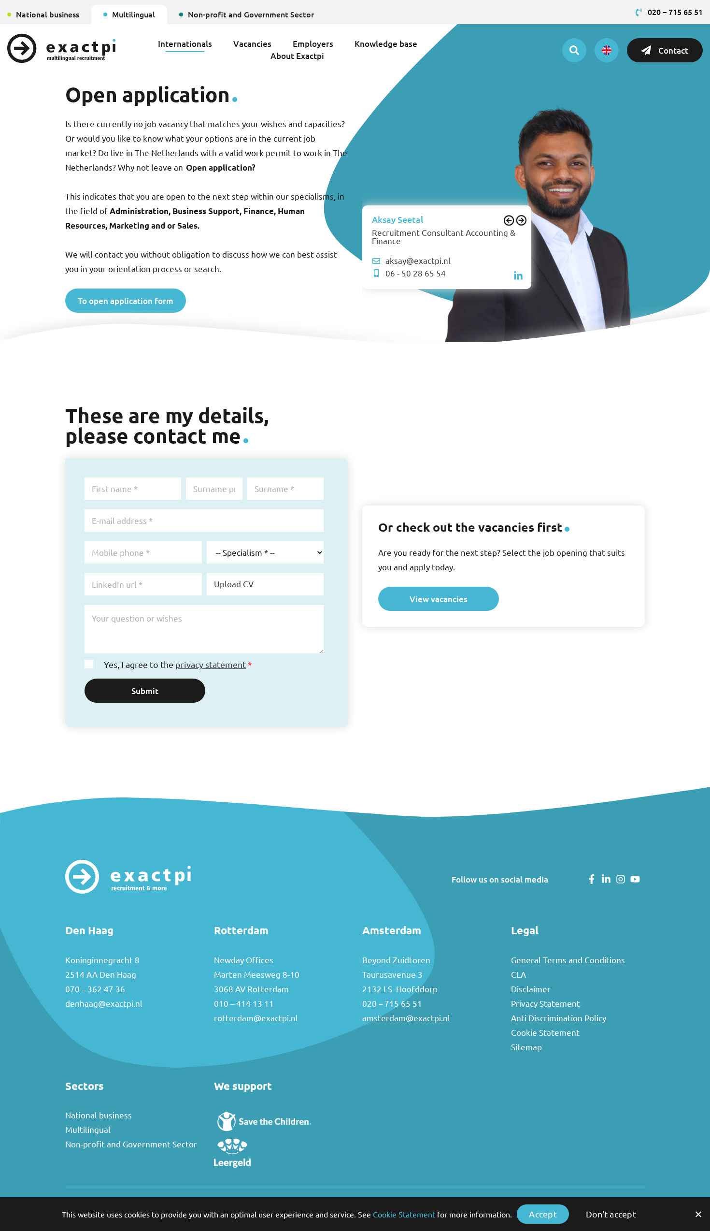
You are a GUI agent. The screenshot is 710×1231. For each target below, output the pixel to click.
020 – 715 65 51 (392, 1003)
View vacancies (439, 599)
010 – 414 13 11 (244, 1003)
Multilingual (133, 14)
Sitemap (526, 1047)
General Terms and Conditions (568, 960)
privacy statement (210, 664)
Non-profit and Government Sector (251, 14)
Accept (543, 1214)
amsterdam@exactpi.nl (406, 1018)
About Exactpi (297, 55)
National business (47, 14)
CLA (518, 974)
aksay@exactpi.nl (418, 260)
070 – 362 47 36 (95, 989)
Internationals (185, 43)
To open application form (125, 300)
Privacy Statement (545, 1003)
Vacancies (252, 43)
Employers (313, 43)
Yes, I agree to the (178, 664)
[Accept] (698, 1214)
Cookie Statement (545, 1032)
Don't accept (611, 1214)
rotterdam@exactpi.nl (256, 1018)
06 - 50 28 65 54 (415, 273)
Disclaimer (531, 989)
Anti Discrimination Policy (558, 1018)
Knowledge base (386, 43)
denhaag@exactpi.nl (103, 1003)
